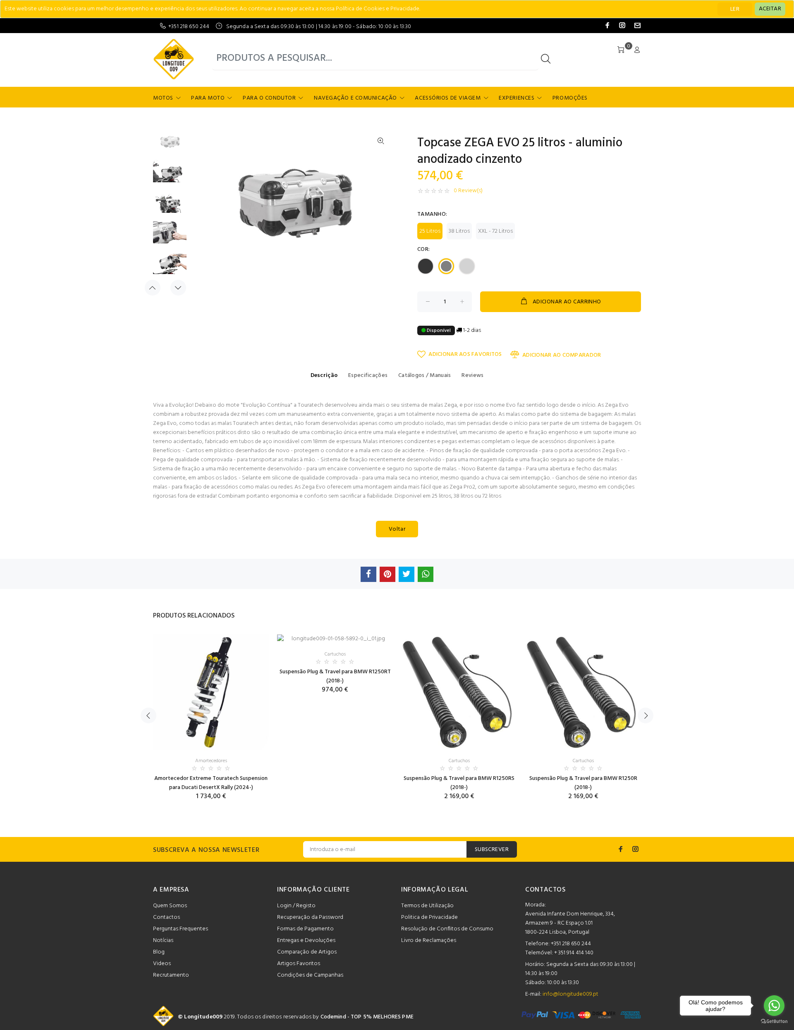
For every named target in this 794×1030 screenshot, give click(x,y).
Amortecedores (211, 761)
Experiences (516, 98)
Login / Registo (296, 906)
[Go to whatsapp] (774, 1005)
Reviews (472, 375)
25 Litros (429, 231)
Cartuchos (335, 654)
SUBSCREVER (492, 849)
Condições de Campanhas (310, 975)
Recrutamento (171, 975)
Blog (159, 952)
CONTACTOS (545, 890)
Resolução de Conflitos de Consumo (447, 929)
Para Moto (208, 98)
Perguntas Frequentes (180, 929)
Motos (163, 98)
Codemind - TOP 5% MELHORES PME (367, 1017)
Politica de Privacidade (429, 917)
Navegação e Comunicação (355, 98)
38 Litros (459, 231)
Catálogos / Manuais (424, 375)
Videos (162, 963)
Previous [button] (152, 288)
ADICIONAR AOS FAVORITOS (465, 354)
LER (734, 9)
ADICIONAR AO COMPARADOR (561, 355)
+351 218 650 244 (188, 26)
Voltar (397, 529)
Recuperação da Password (310, 917)
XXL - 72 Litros (495, 231)
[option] (170, 144)
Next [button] (178, 288)
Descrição (324, 375)
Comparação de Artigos (307, 952)
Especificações (367, 375)
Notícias (163, 940)
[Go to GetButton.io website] (774, 1021)
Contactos (166, 917)
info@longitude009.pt (570, 994)
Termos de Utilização (427, 906)
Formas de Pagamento (305, 929)
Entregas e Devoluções (306, 940)
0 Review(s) (468, 191)
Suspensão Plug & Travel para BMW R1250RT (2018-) (335, 676)
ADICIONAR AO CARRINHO (567, 302)
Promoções (570, 98)
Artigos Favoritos (298, 963)
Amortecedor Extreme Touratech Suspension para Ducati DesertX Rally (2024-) (211, 783)
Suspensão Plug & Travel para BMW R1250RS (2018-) (459, 783)
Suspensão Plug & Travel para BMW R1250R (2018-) (583, 783)
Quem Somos (170, 906)
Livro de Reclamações (428, 940)
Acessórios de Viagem (448, 98)
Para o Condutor (269, 98)
